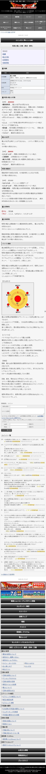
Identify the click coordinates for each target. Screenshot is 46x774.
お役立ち (40, 28)
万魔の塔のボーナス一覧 (11, 733)
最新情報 (17, 16)
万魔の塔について (9, 730)
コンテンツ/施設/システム (40, 22)
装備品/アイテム (17, 28)
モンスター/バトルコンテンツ (6, 28)
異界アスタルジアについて (12, 745)
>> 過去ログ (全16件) (7, 574)
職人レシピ (28, 28)
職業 (23, 621)
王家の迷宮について (9, 675)
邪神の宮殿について (9, 721)
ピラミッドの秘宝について (12, 696)
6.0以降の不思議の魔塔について (13, 709)
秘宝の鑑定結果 (8, 700)
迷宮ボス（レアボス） (10, 660)
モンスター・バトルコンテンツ (23, 642)
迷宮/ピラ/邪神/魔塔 (28, 22)
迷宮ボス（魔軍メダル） (11, 657)
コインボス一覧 (24, 40)
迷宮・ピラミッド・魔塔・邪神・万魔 (23, 647)
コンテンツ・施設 (23, 606)
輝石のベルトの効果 (9, 684)
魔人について (7, 687)
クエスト (40, 16)
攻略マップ (5, 22)
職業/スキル (17, 22)
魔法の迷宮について (9, 654)
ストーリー (28, 16)
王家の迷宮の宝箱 (9, 681)
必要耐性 (6, 60)
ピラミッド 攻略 (8, 703)
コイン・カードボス (9, 663)
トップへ (6, 16)
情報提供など (23, 755)
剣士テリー (6, 669)
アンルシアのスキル (9, 678)
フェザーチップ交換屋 (10, 712)
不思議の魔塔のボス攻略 (11, 715)
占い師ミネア (7, 666)
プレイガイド (23, 760)
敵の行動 (6, 57)
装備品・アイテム (23, 632)
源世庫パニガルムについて (12, 739)
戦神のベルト (7, 724)
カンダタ (28, 666)
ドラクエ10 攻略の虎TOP (8, 32)
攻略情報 (6, 63)
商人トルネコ (29, 663)
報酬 (4, 54)
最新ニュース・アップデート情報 (23, 601)
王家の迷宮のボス (9, 690)
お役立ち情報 (23, 750)
